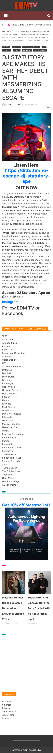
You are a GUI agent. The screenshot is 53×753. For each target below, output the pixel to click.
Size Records (9, 454)
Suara (5, 464)
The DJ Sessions (11, 471)
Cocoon (6, 356)
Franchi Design (35, 750)
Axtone (6, 346)
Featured (25, 31)
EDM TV (5, 31)
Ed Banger (7, 383)
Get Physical (8, 386)
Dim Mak (7, 373)
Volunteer (7, 704)
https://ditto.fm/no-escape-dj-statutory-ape (26, 176)
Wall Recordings (10, 481)
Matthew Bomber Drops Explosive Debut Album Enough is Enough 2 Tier (13, 608)
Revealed (7, 444)
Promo (24, 34)
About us (7, 701)
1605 (4, 336)
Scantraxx (7, 451)
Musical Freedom (11, 424)
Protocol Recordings (13, 434)
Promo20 (33, 34)
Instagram (10, 302)
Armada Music (9, 342)
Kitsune (6, 397)
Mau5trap (7, 410)
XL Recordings (10, 484)
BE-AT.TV (7, 349)
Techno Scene (9, 467)
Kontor (5, 400)
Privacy (6, 708)
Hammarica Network (41, 31)
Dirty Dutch (8, 376)
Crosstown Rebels (11, 366)
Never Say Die (9, 427)
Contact (6, 718)
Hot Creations (9, 393)
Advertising (8, 714)
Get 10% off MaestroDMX (26, 505)
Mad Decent (8, 407)
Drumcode (7, 380)
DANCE (15, 31)
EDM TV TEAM (14, 105)
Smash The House (11, 457)
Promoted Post (40, 50)
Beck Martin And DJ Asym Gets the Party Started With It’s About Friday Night (39, 608)
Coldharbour (9, 359)
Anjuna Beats (9, 339)
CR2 (4, 363)
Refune (5, 440)
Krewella (6, 403)
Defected (7, 369)
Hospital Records (11, 390)
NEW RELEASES (11, 34)
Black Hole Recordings (14, 353)
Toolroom (7, 474)
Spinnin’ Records (11, 461)
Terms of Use (9, 711)
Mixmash (7, 417)
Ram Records (9, 437)
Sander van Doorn (11, 447)
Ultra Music (8, 478)
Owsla (5, 430)
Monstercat (8, 420)
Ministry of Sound (11, 413)
